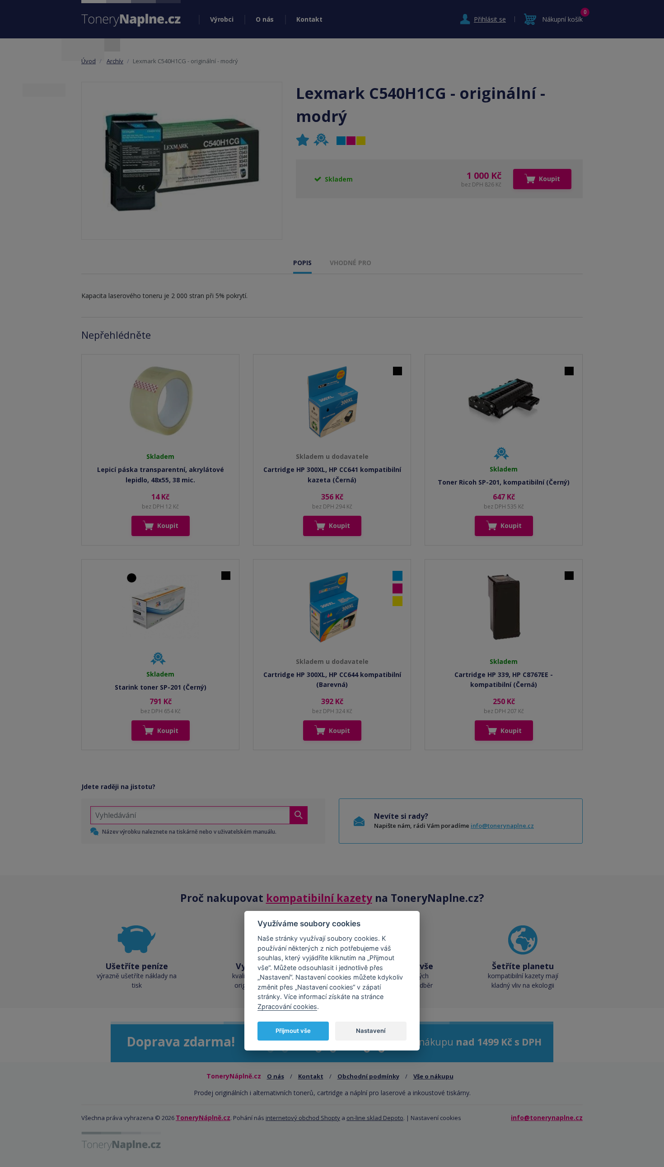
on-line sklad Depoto (374, 1118)
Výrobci (221, 19)
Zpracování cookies (287, 1006)
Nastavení (370, 1030)
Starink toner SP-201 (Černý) (160, 687)
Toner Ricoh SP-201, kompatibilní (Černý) (504, 482)
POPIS (302, 262)
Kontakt (309, 19)
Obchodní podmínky (368, 1076)
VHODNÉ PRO (350, 262)
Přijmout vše (293, 1030)
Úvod (88, 61)
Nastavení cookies (436, 1118)
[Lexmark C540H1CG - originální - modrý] (182, 160)
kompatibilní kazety (319, 898)
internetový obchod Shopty (303, 1118)
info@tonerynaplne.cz (502, 826)
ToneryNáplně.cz (203, 1117)
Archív (115, 61)
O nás (265, 19)
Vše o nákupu (433, 1076)
